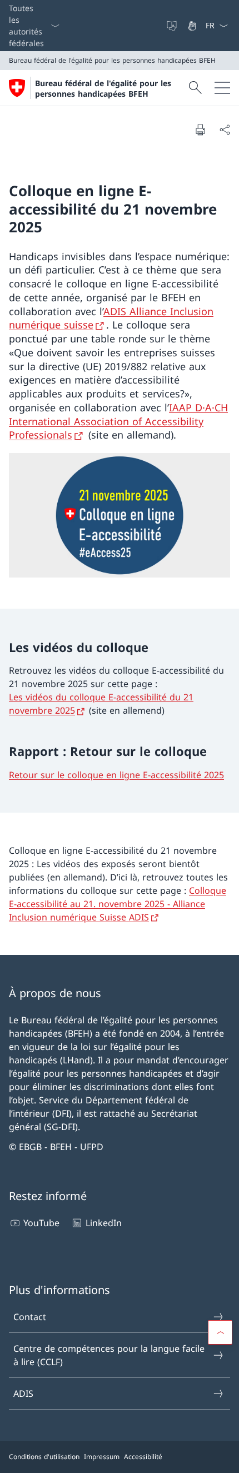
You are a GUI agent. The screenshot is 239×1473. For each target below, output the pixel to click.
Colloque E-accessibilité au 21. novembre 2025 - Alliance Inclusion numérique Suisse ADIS (117, 903)
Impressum (102, 1456)
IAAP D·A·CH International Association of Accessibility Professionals (118, 421)
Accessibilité (143, 1456)
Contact (29, 1317)
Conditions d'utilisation (44, 1456)
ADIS (23, 1393)
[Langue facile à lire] (173, 25)
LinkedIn (103, 1223)
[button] (220, 1332)
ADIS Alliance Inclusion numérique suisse (111, 318)
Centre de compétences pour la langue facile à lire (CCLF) (109, 1355)
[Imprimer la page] (200, 129)
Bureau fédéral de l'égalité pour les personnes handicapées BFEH (103, 88)
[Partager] (224, 129)
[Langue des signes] (193, 25)
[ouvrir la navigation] (222, 88)
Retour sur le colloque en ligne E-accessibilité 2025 (116, 775)
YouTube (41, 1223)
